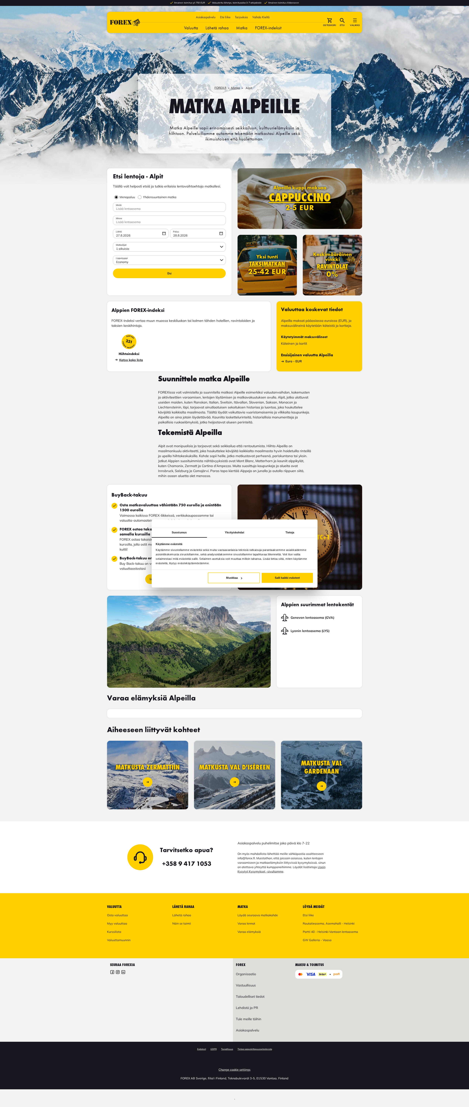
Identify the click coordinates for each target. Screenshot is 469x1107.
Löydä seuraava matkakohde (258, 915)
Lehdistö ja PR (247, 1008)
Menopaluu (127, 197)
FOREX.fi (220, 88)
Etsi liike (225, 17)
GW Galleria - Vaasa (317, 940)
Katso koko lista (131, 360)
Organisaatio (246, 974)
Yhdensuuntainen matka (159, 197)
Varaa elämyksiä (249, 932)
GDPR (213, 1049)
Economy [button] (122, 262)
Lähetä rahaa (217, 28)
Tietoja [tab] (289, 532)
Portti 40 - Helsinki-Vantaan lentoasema (330, 932)
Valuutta (191, 28)
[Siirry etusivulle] (125, 22)
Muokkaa (232, 577)
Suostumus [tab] (179, 532)
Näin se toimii (181, 923)
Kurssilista (114, 932)
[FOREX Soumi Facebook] (112, 972)
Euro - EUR (293, 361)
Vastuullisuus (246, 985)
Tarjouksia (241, 17)
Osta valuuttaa (117, 915)
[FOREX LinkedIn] (123, 972)
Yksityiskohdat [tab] (234, 532)
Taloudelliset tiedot (250, 996)
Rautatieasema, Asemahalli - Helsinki (329, 923)
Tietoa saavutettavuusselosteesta (255, 1049)
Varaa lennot (246, 923)
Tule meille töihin (248, 1019)
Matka (242, 28)
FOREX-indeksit (268, 28)
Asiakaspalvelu (205, 17)
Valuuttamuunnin (118, 940)
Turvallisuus (227, 1049)
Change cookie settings (234, 1069)
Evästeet (201, 1049)
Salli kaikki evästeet (287, 577)
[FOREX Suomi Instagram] (118, 972)
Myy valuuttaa (117, 923)
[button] (261, 17)
